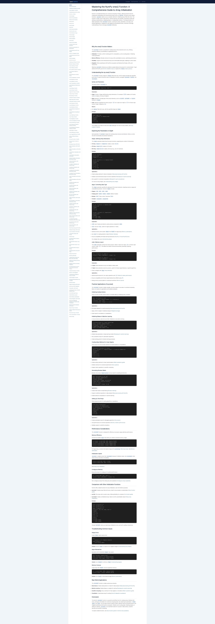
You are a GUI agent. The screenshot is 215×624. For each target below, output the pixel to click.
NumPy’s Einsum (72, 282)
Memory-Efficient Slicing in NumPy (73, 137)
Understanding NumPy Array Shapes (74, 51)
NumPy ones (71, 23)
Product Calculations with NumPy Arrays (73, 225)
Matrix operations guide (119, 362)
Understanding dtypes (107, 239)
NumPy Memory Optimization (74, 296)
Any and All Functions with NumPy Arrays (73, 222)
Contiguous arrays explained (123, 480)
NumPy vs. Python (72, 14)
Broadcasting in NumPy (73, 95)
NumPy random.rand (72, 31)
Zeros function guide (111, 610)
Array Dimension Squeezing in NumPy (74, 112)
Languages (128, 1)
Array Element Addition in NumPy (73, 72)
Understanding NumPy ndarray (74, 12)
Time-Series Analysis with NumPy (73, 234)
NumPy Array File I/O (72, 253)
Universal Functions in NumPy (74, 97)
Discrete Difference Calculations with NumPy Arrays (74, 201)
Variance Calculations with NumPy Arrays (73, 162)
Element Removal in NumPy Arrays (74, 75)
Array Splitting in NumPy (73, 81)
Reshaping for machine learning (124, 176)
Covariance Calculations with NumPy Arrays (74, 168)
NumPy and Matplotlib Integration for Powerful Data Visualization (74, 301)
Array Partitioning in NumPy (74, 132)
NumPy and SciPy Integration (74, 286)
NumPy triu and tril (72, 60)
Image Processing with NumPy (74, 284)
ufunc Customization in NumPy (74, 314)
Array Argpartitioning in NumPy (74, 134)
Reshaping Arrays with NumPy (74, 144)
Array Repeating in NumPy (73, 118)
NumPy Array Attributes (73, 17)
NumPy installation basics (108, 68)
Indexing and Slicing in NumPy (74, 62)
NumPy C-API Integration (73, 272)
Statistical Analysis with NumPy (74, 229)
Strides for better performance (124, 275)
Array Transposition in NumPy (74, 83)
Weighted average (115, 310)
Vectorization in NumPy (73, 130)
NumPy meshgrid (72, 58)
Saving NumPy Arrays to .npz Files (74, 245)
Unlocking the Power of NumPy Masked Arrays (74, 291)
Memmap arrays (124, 449)
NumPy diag (71, 40)
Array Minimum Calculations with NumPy (75, 153)
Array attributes (108, 270)
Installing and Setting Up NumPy (74, 8)
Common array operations (123, 610)
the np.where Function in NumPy (75, 69)
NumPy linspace (72, 36)
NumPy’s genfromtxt (72, 255)
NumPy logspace (72, 38)
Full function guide (128, 494)
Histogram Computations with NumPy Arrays (74, 192)
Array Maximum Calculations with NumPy (74, 156)
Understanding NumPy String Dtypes (74, 56)
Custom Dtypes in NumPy (73, 277)
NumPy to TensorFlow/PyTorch (122, 236)
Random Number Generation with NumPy (74, 305)
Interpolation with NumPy (73, 288)
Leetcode (143, 1)
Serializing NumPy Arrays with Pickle (74, 251)
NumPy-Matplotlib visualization (118, 593)
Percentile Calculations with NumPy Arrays (74, 183)
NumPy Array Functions (73, 19)
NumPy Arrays (71, 236)
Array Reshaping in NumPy (73, 105)
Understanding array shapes (112, 181)
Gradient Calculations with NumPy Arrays (73, 204)
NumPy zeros (71, 21)
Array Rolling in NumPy (73, 88)
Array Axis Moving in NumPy (74, 122)
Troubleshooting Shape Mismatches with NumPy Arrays (74, 219)
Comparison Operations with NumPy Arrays (74, 207)
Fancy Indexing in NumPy (73, 65)
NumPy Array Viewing (73, 42)
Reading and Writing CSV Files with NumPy (74, 261)
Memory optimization (126, 231)
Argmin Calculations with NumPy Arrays (74, 177)
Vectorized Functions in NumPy (74, 101)
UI (139, 1)
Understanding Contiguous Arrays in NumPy (74, 275)
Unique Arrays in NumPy (73, 93)
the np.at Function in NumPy (74, 139)
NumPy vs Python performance (118, 422)
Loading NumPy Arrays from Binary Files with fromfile (74, 258)
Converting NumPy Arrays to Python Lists (74, 239)
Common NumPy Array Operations (73, 45)
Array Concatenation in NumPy (74, 77)
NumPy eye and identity (73, 29)
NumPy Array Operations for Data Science (74, 48)
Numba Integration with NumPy (74, 298)
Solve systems (115, 364)
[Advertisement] (114, 35)
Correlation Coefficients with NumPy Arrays (74, 165)
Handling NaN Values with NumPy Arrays (73, 210)
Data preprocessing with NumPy (120, 174)
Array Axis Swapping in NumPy (74, 120)
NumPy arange (71, 34)
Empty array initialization (99, 466)
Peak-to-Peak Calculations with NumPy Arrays (74, 216)
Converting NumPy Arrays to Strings (74, 248)
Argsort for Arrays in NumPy (74, 91)
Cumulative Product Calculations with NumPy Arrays (74, 174)
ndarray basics (128, 68)
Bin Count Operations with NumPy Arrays (73, 195)
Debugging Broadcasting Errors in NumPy (74, 280)
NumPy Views (71, 316)
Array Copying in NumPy (73, 103)
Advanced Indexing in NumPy (74, 270)
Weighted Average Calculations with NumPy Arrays (74, 213)
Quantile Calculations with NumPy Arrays (73, 186)
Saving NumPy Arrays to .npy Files (74, 242)
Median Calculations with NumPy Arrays (75, 150)
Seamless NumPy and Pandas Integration (74, 264)
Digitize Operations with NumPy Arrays (74, 198)
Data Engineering (134, 1)
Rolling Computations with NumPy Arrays (73, 189)
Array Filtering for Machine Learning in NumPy (73, 125)
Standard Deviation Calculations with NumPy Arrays (74, 159)
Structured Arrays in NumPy (74, 312)
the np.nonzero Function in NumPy (74, 142)
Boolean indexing (113, 234)
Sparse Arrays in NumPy (73, 307)
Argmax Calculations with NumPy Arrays (75, 180)
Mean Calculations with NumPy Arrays (74, 147)
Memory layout (120, 280)
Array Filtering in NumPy (73, 67)
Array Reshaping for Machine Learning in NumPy (74, 128)
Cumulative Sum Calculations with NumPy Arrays (74, 171)
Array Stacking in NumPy (73, 79)
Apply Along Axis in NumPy (74, 99)
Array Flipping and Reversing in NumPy (74, 86)
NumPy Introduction (72, 6)
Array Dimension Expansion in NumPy (74, 109)
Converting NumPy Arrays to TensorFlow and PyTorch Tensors (74, 267)
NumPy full (71, 27)
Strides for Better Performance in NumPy (74, 310)
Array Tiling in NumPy (73, 116)
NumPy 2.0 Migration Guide (74, 53)
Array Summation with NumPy (74, 231)
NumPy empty (71, 25)
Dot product (117, 420)
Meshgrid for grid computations (117, 179)
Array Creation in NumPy (73, 10)
